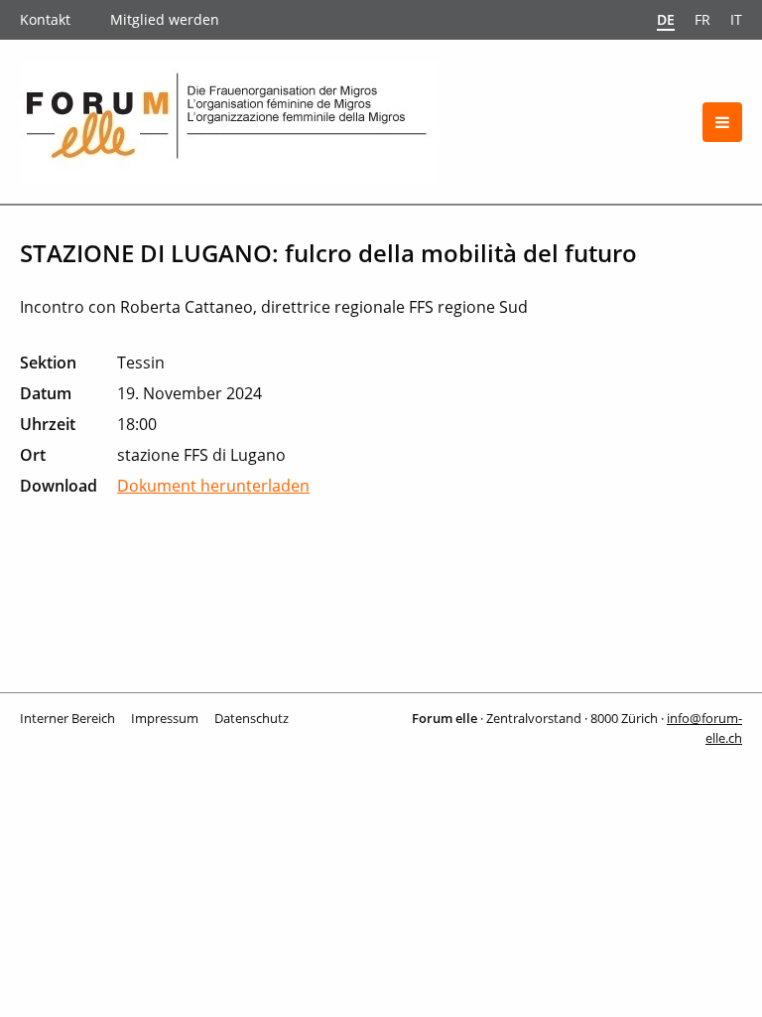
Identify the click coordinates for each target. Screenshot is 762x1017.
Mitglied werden (164, 19)
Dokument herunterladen (213, 486)
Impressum (164, 718)
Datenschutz (251, 718)
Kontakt (45, 19)
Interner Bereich (67, 718)
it (736, 19)
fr (702, 19)
